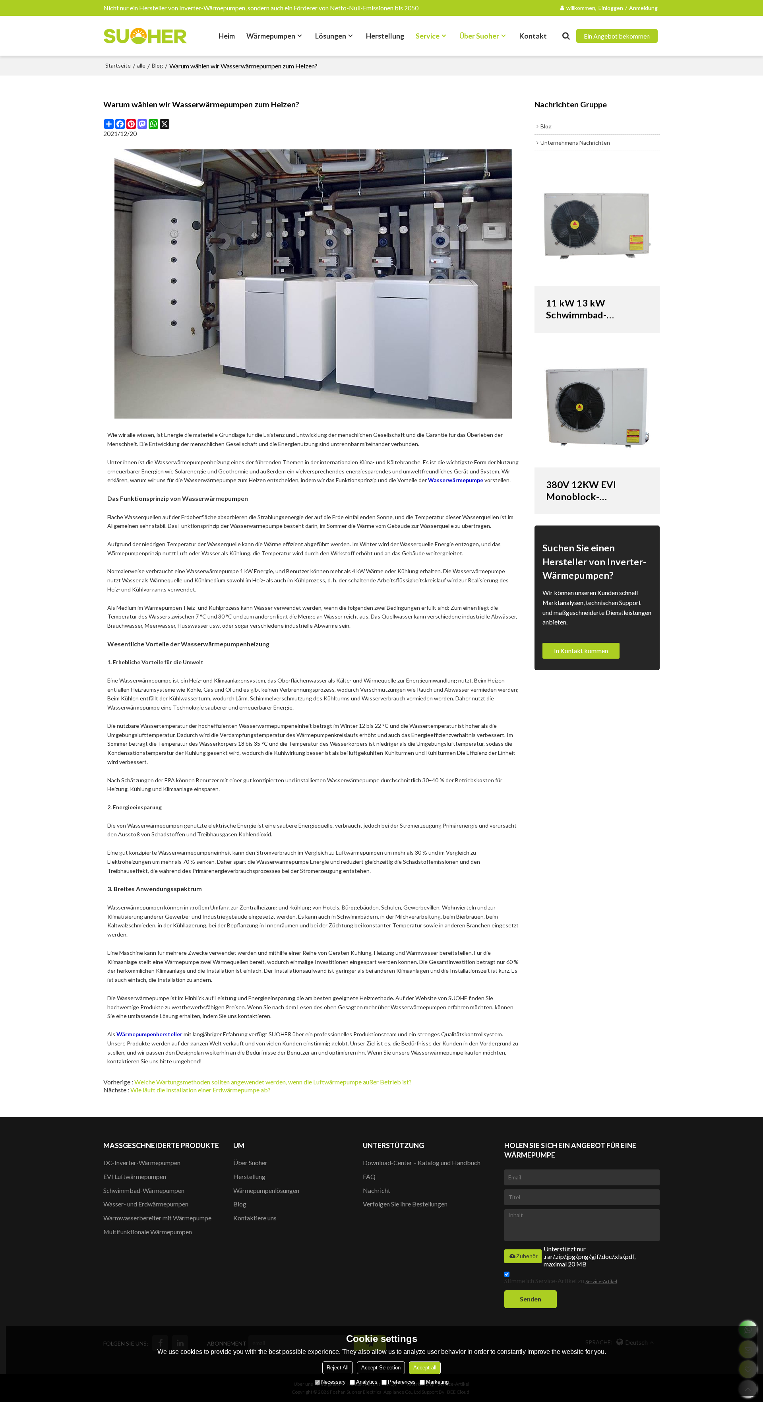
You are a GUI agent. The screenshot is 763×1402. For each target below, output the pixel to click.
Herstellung (385, 35)
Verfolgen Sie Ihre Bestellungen (405, 1204)
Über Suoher (479, 35)
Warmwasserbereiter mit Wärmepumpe (157, 1218)
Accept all (424, 1368)
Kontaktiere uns (255, 1218)
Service (428, 35)
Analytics (367, 1382)
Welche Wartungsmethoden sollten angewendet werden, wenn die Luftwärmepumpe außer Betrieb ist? (273, 1082)
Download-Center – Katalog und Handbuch (421, 1162)
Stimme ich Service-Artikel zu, (560, 1280)
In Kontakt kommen (581, 650)
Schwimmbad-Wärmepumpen (143, 1190)
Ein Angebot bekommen (617, 36)
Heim (227, 35)
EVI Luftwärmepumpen (134, 1176)
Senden (530, 1299)
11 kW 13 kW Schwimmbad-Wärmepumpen (579, 309)
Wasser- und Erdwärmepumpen (145, 1204)
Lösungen (330, 35)
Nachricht (376, 1190)
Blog (157, 65)
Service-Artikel (601, 1281)
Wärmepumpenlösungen (266, 1190)
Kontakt (533, 35)
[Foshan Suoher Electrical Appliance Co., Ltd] (145, 36)
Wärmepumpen (270, 35)
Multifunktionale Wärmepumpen (147, 1231)
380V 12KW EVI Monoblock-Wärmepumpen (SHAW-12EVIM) (582, 490)
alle (141, 65)
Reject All (338, 1368)
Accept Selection (381, 1368)
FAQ (369, 1176)
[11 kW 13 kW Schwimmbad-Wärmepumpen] (597, 226)
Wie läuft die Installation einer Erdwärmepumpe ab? (200, 1090)
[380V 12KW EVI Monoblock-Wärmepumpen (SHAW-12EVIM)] (597, 407)
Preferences (402, 1382)
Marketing (437, 1382)
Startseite (118, 65)
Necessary (333, 1382)
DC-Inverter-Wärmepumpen (141, 1162)
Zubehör (527, 1256)
